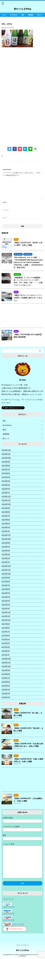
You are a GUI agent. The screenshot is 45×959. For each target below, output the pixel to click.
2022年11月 (6, 570)
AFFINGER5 (22, 956)
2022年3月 (6, 601)
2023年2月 (6, 558)
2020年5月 (6, 686)
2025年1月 (6, 493)
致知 (23, 15)
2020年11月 (6, 662)
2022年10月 (6, 574)
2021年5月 (6, 639)
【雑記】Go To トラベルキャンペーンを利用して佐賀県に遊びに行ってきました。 (28, 297)
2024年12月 (6, 496)
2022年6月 (6, 589)
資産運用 (30, 15)
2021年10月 (6, 620)
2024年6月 (6, 520)
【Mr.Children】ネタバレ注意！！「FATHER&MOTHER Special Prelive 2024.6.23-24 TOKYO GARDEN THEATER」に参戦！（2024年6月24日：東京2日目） (28, 262)
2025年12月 (6, 450)
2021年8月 (6, 628)
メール (5, 210)
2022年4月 (6, 597)
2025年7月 (6, 469)
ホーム (4, 15)
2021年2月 (6, 651)
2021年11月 (6, 616)
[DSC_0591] (25, 149)
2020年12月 (6, 659)
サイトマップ (9, 899)
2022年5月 (6, 593)
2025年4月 (6, 481)
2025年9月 (6, 462)
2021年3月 (6, 647)
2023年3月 (6, 554)
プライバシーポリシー (22, 945)
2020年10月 (6, 666)
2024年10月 (6, 504)
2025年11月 (6, 454)
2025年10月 (6, 458)
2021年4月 (6, 643)
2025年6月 (6, 473)
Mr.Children (13, 15)
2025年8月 (6, 465)
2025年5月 (6, 477)
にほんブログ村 (8, 907)
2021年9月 (6, 624)
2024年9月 (6, 508)
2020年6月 (6, 682)
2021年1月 (6, 655)
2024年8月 (6, 512)
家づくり (39, 15)
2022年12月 (6, 566)
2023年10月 (6, 539)
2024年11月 (6, 500)
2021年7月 (6, 632)
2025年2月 (6, 489)
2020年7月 (6, 678)
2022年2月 (6, 604)
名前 (5, 202)
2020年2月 (6, 697)
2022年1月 (6, 608)
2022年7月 (6, 585)
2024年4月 (6, 527)
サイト (5, 217)
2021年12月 (6, 612)
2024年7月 (6, 516)
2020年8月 (6, 674)
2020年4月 (6, 689)
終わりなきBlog (22, 8)
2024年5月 (6, 523)
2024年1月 (6, 531)
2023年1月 (6, 562)
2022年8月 (6, 581)
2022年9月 (6, 577)
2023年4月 (6, 550)
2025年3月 (6, 485)
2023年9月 (6, 543)
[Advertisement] (22, 73)
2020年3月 (6, 693)
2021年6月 (6, 635)
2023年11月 (6, 535)
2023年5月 (6, 547)
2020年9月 (6, 670)
